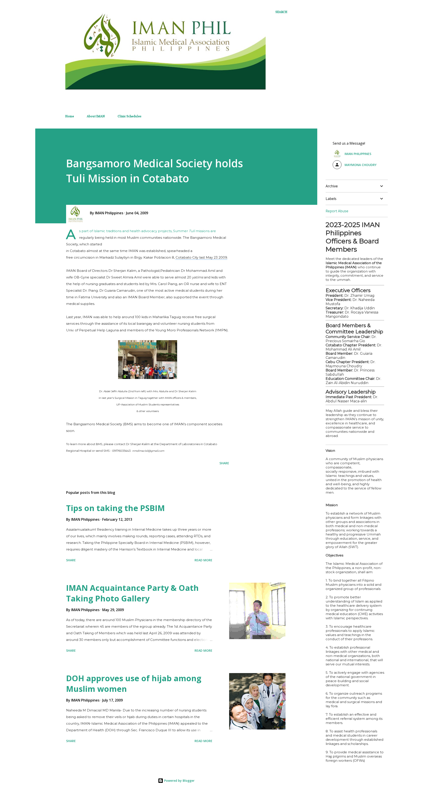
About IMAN (96, 116)
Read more (203, 560)
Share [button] (224, 463)
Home (69, 116)
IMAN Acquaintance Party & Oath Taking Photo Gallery (132, 593)
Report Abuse (337, 211)
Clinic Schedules (129, 116)
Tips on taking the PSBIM (115, 508)
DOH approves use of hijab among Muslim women (133, 683)
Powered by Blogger (179, 780)
